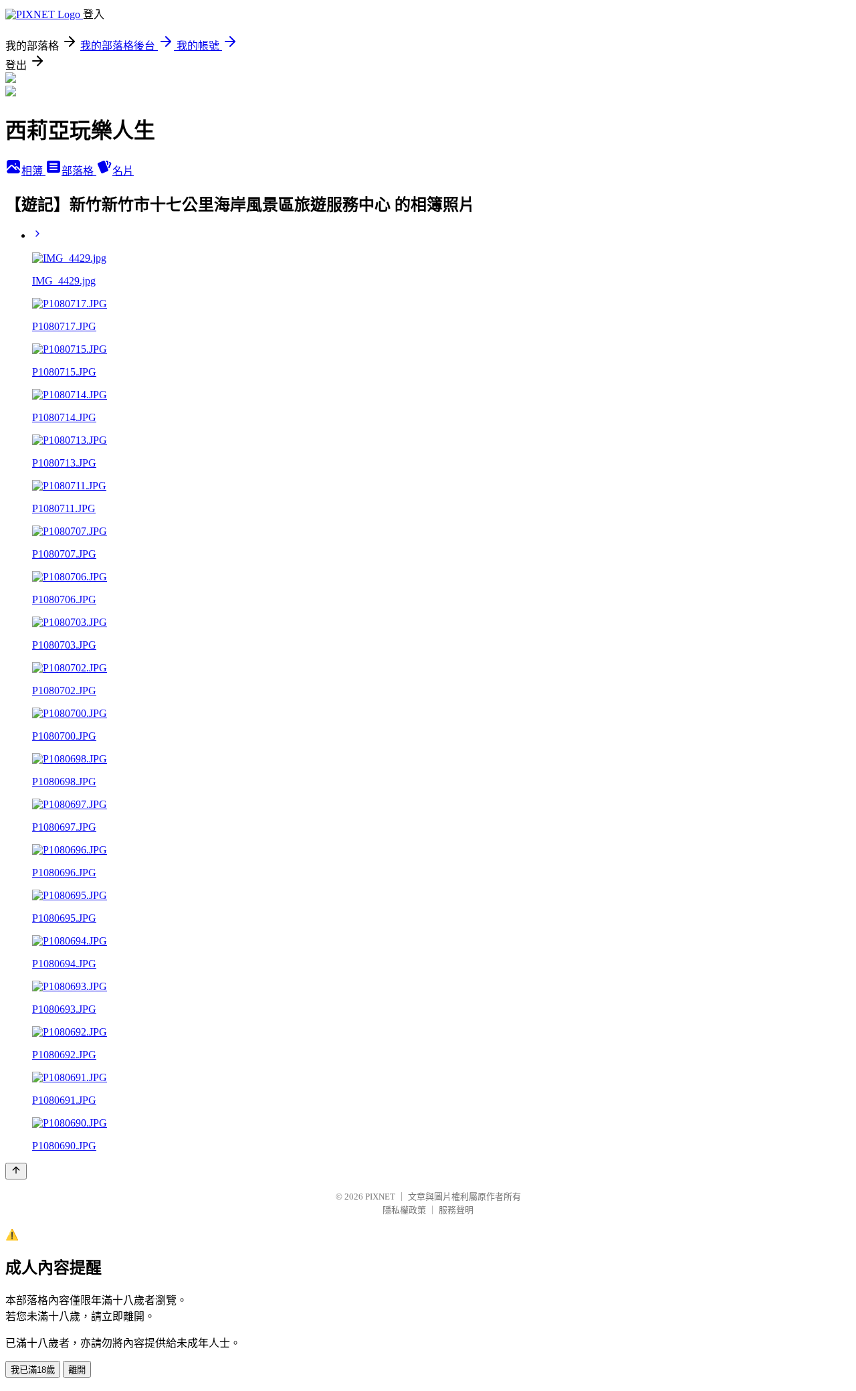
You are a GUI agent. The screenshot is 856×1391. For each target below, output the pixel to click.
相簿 (33, 171)
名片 (123, 171)
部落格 (79, 171)
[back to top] (16, 1171)
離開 (77, 1370)
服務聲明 (456, 1210)
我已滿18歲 (33, 1370)
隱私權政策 (404, 1210)
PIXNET (380, 1197)
